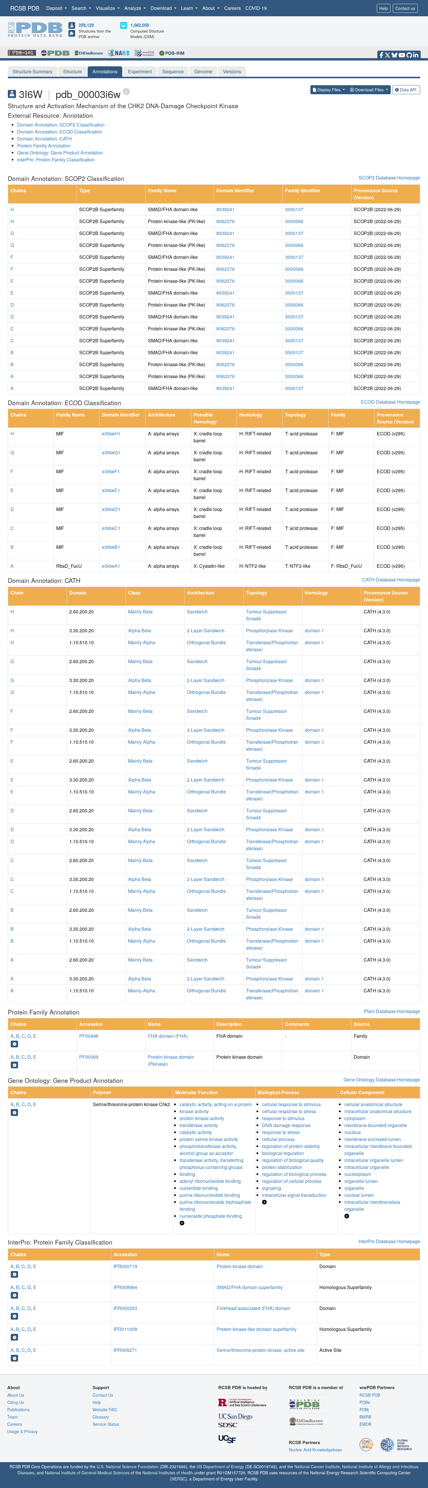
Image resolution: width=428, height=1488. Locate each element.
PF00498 (88, 1036)
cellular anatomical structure (373, 1104)
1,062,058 (139, 25)
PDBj (364, 1409)
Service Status (106, 1424)
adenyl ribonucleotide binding (210, 1181)
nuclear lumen (359, 1195)
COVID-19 (256, 8)
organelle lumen (361, 1181)
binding (187, 1174)
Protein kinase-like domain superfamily (257, 1329)
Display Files (329, 89)
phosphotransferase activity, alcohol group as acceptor (208, 1149)
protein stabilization (282, 1167)
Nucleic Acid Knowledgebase (315, 1450)
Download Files (369, 89)
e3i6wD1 (111, 509)
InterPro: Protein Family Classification (56, 159)
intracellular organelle (366, 1167)
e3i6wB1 (111, 547)
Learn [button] (187, 8)
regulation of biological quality (293, 1160)
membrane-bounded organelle (375, 1125)
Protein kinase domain (240, 1266)
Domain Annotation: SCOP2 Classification (61, 124)
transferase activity (199, 1125)
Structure (72, 71)
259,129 (86, 25)
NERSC (178, 1479)
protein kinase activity (202, 1118)
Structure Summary (32, 71)
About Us (15, 1395)
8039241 (225, 209)
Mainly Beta (140, 611)
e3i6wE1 (111, 490)
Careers (232, 8)
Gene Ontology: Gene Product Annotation (60, 152)
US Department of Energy (220, 1466)
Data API (408, 89)
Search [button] (80, 8)
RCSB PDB (24, 8)
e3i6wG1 (111, 452)
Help (383, 8)
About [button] (209, 8)
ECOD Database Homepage (390, 401)
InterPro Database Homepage (389, 1241)
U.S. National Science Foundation (128, 1466)
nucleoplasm (357, 1174)
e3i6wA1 (111, 566)
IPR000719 (125, 1266)
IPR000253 (125, 1308)
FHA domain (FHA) (168, 1036)
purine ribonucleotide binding (210, 1195)
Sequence (173, 71)
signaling (271, 1188)
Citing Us (15, 1402)
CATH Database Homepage (391, 579)
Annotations (105, 71)
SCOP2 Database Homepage (389, 177)
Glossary (101, 1417)
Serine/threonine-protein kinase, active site (261, 1350)
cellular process (278, 1139)
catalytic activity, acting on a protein (216, 1104)
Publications (18, 1409)
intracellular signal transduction (294, 1195)
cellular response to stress (289, 1111)
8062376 (225, 221)
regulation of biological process (294, 1174)
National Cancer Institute (317, 1466)
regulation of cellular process (291, 1181)
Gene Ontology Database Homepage (382, 1079)
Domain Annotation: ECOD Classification (59, 131)
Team (12, 1417)
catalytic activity (196, 1132)
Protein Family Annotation (43, 145)
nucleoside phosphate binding (211, 1216)
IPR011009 (125, 1329)
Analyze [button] (133, 8)
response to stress (281, 1132)
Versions (232, 71)
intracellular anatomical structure (377, 1111)
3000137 (294, 209)
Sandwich (197, 611)
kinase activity (194, 1111)
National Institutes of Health (167, 1472)
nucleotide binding (199, 1188)
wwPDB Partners (377, 1387)
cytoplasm (354, 1118)
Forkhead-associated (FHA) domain (254, 1308)
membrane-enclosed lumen (372, 1139)
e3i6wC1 (111, 528)
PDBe (365, 1402)
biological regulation (283, 1153)
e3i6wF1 (111, 471)
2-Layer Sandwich (205, 630)
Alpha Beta (139, 630)
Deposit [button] (54, 8)
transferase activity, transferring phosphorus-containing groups (211, 1163)
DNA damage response (286, 1125)
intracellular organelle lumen (373, 1160)
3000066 (294, 221)
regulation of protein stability (291, 1146)
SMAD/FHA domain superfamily (250, 1287)
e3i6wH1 (111, 433)
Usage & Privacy (22, 1431)
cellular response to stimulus (291, 1104)
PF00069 (88, 1056)
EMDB (365, 1424)
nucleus (352, 1132)
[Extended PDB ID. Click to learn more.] (126, 91)
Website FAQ (105, 1409)
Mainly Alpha (141, 642)
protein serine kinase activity (209, 1139)
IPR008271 (125, 1350)
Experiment (140, 71)
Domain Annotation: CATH (44, 138)
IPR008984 (125, 1287)
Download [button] (162, 8)
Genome (203, 71)
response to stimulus (283, 1118)
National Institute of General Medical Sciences (87, 1472)
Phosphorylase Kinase (269, 630)
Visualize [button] (106, 8)
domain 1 (314, 630)
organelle (354, 1188)
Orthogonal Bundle (206, 642)
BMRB (365, 1417)
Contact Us (103, 1395)
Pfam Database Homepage (392, 1011)
